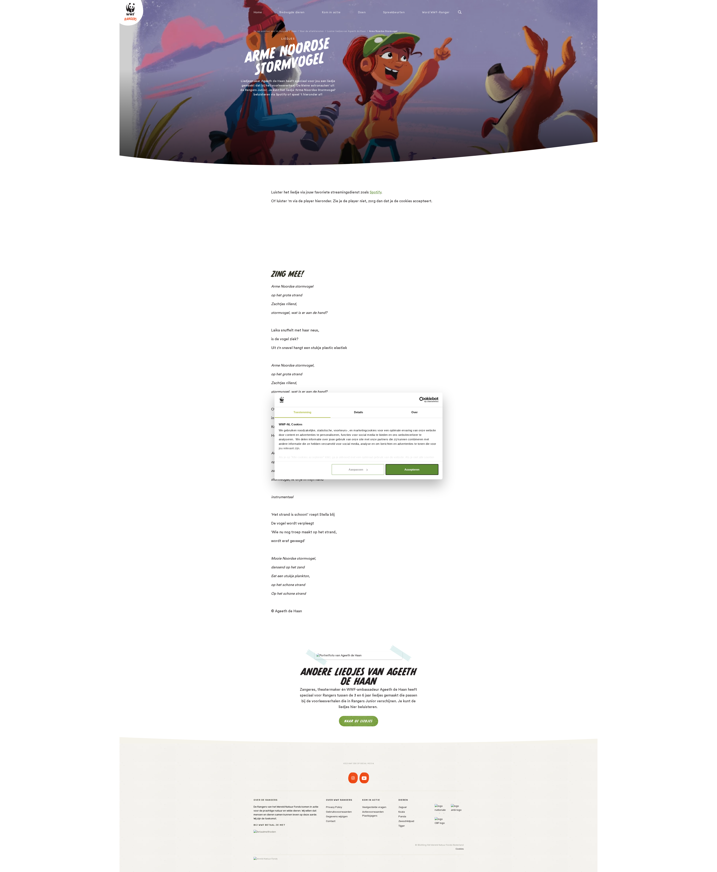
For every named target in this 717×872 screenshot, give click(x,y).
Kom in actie (331, 12)
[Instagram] (353, 777)
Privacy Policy (334, 807)
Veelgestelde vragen (374, 807)
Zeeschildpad (406, 821)
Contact (330, 821)
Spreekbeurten (394, 12)
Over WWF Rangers (339, 800)
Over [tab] (414, 412)
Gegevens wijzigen (337, 816)
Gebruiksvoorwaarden (339, 811)
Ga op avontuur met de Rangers (271, 31)
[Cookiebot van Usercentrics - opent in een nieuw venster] (422, 400)
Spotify (375, 192)
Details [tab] (358, 412)
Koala (401, 811)
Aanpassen (356, 469)
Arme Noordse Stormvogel (383, 31)
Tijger (401, 825)
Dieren (403, 800)
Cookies (460, 849)
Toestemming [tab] (302, 412)
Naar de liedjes (358, 721)
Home (258, 12)
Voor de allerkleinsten (312, 31)
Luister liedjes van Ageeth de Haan (346, 31)
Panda (402, 816)
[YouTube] (364, 777)
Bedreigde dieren (292, 12)
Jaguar (402, 807)
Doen (362, 12)
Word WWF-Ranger (436, 12)
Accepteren (411, 469)
